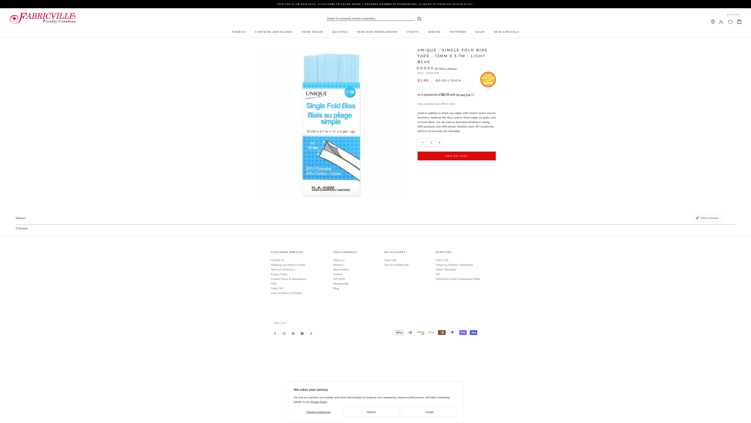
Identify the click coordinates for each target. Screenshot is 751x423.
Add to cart (457, 156)
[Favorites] (730, 22)
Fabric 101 (277, 288)
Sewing (434, 31)
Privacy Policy (279, 274)
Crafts (413, 31)
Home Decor (312, 31)
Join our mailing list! (396, 265)
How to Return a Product (286, 293)
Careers (337, 274)
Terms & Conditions (283, 269)
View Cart (390, 260)
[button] (457, 95)
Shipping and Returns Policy (288, 265)
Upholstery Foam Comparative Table (458, 279)
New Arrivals (506, 31)
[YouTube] (302, 333)
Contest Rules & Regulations (288, 279)
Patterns (458, 31)
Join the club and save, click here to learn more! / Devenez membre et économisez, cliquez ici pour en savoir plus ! (375, 4)
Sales (480, 31)
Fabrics (239, 31)
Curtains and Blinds (274, 31)
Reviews (338, 265)
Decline (371, 412)
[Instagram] (284, 333)
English (733, 14)
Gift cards (339, 279)
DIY (438, 274)
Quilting (340, 31)
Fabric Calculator (446, 269)
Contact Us (277, 260)
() (436, 69)
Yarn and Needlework (377, 31)
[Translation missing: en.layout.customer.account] (721, 22)
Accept (430, 412)
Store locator (341, 269)
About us (339, 260)
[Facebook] (275, 333)
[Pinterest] (293, 333)
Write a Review (447, 69)
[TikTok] (311, 333)
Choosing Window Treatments (454, 265)
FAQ (273, 284)
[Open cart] (739, 21)
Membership (340, 284)
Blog (336, 288)
